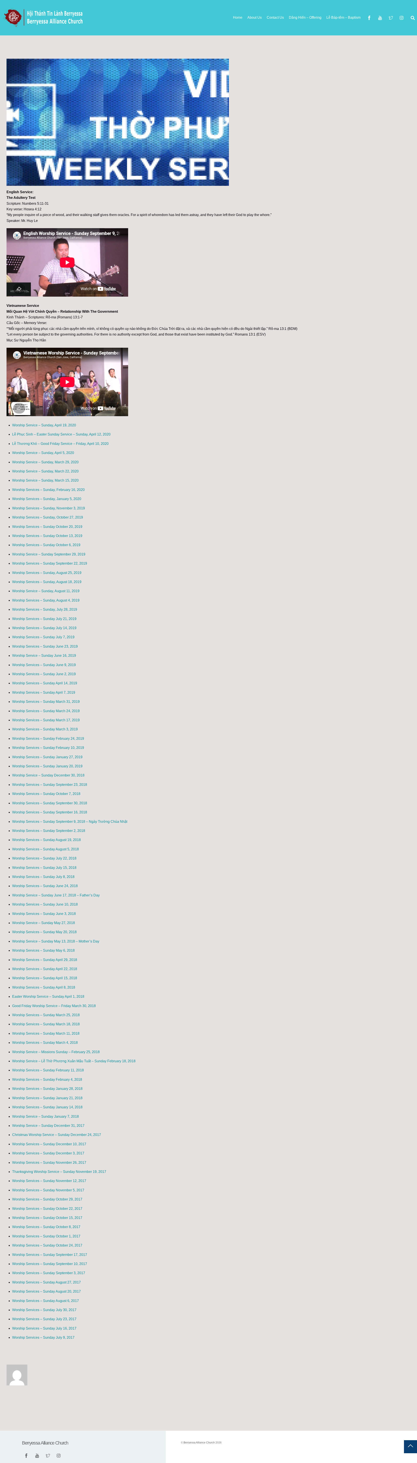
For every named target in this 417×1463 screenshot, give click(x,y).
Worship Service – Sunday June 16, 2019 (44, 655)
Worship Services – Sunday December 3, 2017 (48, 1153)
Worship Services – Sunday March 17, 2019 (46, 720)
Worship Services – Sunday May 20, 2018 (44, 932)
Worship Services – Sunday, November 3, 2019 (48, 508)
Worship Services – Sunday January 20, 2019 (47, 766)
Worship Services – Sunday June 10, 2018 (45, 904)
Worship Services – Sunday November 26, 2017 (49, 1162)
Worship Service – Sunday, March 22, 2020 (45, 471)
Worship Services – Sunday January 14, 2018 (47, 1107)
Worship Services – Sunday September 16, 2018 (49, 812)
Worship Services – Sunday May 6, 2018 (43, 950)
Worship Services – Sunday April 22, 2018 (44, 969)
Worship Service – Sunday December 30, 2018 (48, 775)
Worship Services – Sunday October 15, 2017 (47, 1218)
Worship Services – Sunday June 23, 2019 (45, 646)
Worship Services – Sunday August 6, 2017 (45, 1301)
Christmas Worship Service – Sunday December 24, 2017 (56, 1135)
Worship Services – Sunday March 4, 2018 (45, 1042)
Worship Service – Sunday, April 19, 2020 (44, 425)
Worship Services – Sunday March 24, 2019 (46, 711)
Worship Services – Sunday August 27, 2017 (46, 1282)
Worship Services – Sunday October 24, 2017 (47, 1245)
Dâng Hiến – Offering (305, 17)
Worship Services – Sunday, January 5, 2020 (46, 499)
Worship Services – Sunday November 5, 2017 (48, 1190)
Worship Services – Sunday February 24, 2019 (48, 738)
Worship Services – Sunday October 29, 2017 (47, 1199)
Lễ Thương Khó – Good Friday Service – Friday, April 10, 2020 (60, 444)
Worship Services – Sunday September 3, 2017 (48, 1273)
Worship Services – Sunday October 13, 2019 (47, 536)
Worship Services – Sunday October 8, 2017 (46, 1227)
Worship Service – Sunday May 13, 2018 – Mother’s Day (55, 941)
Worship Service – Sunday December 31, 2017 (48, 1125)
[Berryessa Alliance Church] (43, 25)
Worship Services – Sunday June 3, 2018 (44, 914)
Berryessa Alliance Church (199, 1442)
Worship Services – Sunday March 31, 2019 (46, 701)
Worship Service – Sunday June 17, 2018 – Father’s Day (56, 895)
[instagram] (401, 17)
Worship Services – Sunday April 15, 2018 (44, 978)
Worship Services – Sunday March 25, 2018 (46, 1015)
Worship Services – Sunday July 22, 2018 (44, 858)
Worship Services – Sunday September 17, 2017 (49, 1255)
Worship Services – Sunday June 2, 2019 (44, 674)
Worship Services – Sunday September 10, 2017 (49, 1264)
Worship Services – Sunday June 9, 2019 (44, 665)
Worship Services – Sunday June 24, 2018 (45, 886)
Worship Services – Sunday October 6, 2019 (46, 545)
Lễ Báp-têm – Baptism (343, 17)
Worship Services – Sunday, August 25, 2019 (46, 573)
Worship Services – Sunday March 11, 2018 (45, 1033)
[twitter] (391, 17)
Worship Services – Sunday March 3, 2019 (45, 729)
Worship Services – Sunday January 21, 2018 (47, 1098)
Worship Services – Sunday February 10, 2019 (48, 748)
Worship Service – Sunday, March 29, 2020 (45, 462)
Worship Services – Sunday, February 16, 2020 (48, 490)
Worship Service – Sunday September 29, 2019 (48, 554)
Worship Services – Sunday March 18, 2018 (46, 1024)
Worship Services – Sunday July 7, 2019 (43, 637)
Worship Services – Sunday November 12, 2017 (49, 1181)
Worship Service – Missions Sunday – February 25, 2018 (56, 1052)
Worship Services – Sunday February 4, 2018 (47, 1079)
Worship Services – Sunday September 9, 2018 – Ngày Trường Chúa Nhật (69, 821)
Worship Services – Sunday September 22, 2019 (49, 563)
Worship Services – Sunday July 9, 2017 (43, 1337)
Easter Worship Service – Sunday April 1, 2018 (48, 996)
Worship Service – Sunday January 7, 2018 (45, 1116)
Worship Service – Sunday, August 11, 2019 (45, 591)
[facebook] (369, 17)
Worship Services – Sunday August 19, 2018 (46, 840)
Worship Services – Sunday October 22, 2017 (47, 1208)
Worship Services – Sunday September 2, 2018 (48, 831)
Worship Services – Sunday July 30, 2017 (44, 1310)
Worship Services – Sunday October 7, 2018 (46, 794)
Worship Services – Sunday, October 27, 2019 (47, 517)
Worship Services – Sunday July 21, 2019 (44, 619)
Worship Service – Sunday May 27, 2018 (43, 923)
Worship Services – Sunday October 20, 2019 (47, 527)
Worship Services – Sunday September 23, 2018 (49, 784)
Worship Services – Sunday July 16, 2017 (44, 1328)
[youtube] (380, 17)
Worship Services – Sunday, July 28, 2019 (44, 609)
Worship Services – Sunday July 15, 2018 (44, 867)
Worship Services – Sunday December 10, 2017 (49, 1144)
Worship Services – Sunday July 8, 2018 (43, 877)
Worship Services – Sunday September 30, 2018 (49, 803)
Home (237, 17)
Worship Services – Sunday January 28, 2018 (47, 1089)
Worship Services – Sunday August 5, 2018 (45, 849)
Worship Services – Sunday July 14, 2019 (44, 628)
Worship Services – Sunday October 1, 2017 (46, 1236)
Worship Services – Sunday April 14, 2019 (44, 683)
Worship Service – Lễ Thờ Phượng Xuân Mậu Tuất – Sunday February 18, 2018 (74, 1061)
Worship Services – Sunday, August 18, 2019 (46, 582)
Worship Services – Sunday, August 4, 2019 (45, 600)
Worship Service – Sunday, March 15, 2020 (45, 480)
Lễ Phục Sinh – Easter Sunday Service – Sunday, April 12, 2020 (61, 434)
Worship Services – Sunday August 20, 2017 (46, 1291)
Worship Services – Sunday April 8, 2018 (43, 987)
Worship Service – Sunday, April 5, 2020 (43, 453)
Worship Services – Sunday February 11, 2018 (48, 1070)
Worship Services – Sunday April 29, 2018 (44, 960)
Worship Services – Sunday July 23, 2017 (44, 1319)
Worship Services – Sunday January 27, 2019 (47, 757)
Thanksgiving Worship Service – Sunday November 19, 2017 (59, 1172)
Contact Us (275, 17)
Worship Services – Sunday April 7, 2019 (43, 692)
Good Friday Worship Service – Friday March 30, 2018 (54, 1006)
